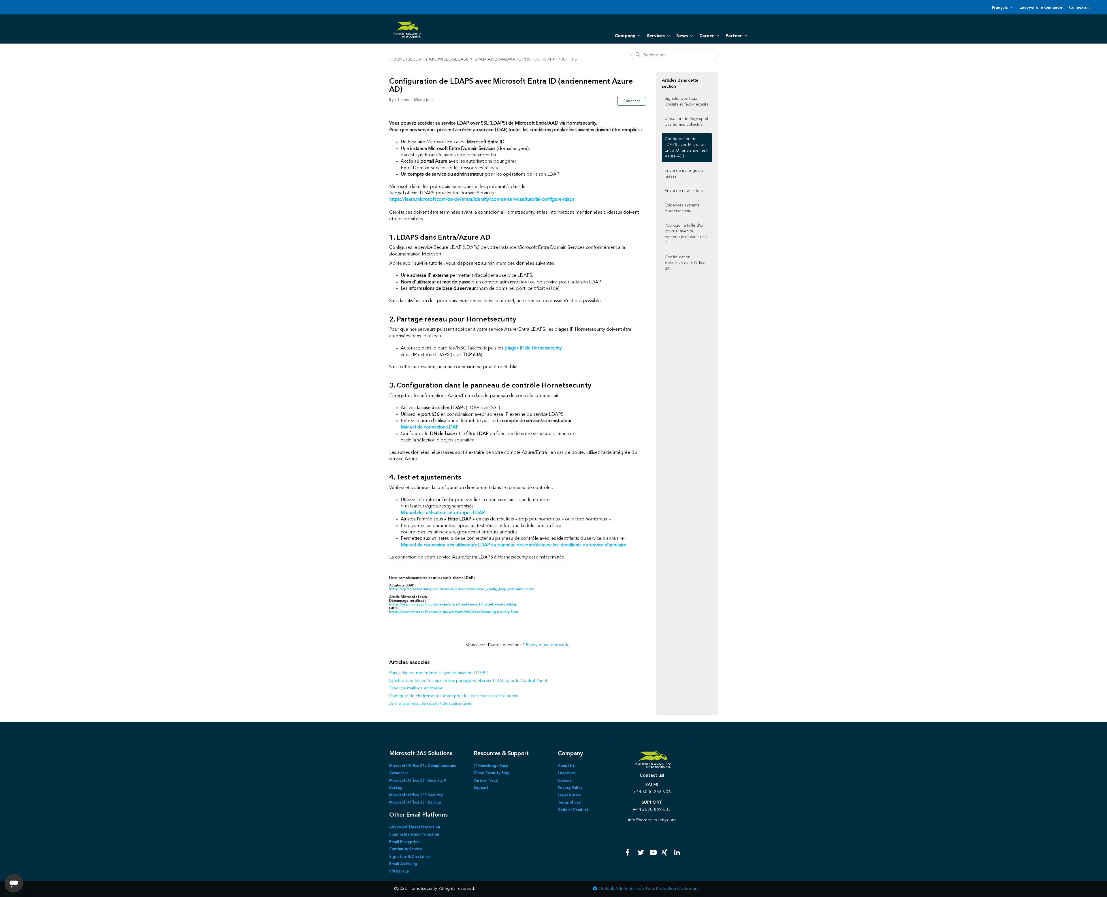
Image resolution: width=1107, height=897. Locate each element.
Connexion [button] (1079, 7)
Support (481, 788)
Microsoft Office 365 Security (416, 795)
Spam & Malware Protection (414, 834)
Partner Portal (486, 781)
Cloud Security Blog (492, 773)
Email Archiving (403, 864)
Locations (567, 773)
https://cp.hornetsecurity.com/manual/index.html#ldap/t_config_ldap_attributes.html (461, 589)
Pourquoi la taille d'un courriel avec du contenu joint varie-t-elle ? (687, 234)
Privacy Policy (570, 788)
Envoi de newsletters (684, 191)
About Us (566, 766)
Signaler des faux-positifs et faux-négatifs (686, 101)
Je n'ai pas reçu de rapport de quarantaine (430, 704)
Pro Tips (567, 59)
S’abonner (631, 101)
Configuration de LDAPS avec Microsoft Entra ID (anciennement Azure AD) (686, 147)
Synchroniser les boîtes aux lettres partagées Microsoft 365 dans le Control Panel (468, 681)
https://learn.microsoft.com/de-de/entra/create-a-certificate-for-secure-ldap (453, 604)
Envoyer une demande (1040, 7)
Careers (565, 781)
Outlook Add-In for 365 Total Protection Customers (648, 889)
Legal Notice (569, 795)
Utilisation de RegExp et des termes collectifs (686, 122)
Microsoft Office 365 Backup (415, 802)
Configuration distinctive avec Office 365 (685, 263)
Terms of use (569, 802)
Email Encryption (404, 842)
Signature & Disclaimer (410, 857)
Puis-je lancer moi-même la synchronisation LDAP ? (439, 673)
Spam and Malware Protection (513, 59)
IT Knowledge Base (491, 766)
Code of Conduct (573, 810)
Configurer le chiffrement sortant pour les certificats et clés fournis (453, 696)
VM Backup (399, 871)
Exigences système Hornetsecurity (682, 208)
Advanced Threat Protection (414, 827)
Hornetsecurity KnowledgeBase (428, 59)
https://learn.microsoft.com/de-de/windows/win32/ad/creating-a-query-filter (453, 612)
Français (1000, 8)
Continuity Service (405, 849)
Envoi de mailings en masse (416, 688)
